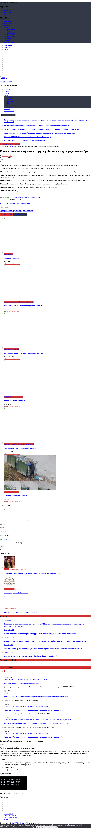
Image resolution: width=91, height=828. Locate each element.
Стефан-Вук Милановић (12, 311)
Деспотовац (12, 36)
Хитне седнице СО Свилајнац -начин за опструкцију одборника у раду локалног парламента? (41, 129)
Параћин (10, 31)
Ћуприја (10, 35)
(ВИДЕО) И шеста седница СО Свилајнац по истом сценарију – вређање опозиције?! (36, 723)
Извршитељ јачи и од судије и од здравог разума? (23, 353)
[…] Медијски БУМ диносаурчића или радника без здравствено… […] (27, 706)
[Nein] (57, 827)
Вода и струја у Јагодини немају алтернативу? (22, 448)
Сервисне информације (12, 144)
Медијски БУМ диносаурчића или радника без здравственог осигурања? (33, 710)
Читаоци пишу (29, 444)
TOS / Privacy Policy (10, 818)
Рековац (10, 38)
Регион (6, 27)
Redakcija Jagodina (7, 156)
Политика (8, 23)
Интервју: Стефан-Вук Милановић (15, 203)
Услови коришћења (10, 816)
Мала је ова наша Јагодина (14, 401)
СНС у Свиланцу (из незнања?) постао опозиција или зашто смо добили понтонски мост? (39, 133)
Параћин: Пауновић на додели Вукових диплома (23, 306)
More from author (20, 214)
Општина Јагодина (11, 258)
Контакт (7, 14)
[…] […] (6, 693)
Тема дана (16, 349)
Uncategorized (7, 397)
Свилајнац (11, 33)
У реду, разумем (40, 827)
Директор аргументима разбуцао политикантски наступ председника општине (36, 696)
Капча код (18, 543)
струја (38, 197)
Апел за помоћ (9, 42)
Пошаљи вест (9, 10)
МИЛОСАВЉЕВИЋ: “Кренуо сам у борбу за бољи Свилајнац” (27, 137)
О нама (6, 820)
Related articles (6, 214)
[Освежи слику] (5, 540)
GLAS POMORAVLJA (19, 823)
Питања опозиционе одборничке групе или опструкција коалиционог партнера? (36, 125)
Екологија (7, 40)
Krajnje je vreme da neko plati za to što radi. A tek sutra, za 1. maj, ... (26, 679)
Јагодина (11, 29)
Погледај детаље (51, 827)
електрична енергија (21, 197)
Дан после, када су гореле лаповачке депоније (22, 683)
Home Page (8, 21)
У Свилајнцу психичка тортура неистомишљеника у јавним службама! (32, 573)
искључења (32, 197)
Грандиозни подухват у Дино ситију (16, 211)
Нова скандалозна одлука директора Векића (21, 612)
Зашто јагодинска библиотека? (16, 593)
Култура (11, 302)
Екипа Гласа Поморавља (12, 264)
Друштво (7, 25)
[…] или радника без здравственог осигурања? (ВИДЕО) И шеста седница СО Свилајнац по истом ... (38, 720)
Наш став (7, 12)
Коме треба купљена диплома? (16, 496)
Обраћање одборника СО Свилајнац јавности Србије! (24, 140)
